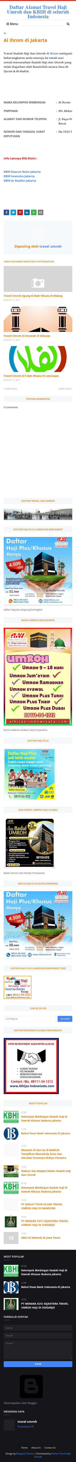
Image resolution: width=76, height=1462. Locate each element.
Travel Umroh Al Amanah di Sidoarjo (27, 336)
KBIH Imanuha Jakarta (19, 176)
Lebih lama (65, 388)
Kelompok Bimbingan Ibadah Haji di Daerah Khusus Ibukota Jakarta (44, 1118)
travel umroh (50, 246)
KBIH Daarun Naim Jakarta (22, 171)
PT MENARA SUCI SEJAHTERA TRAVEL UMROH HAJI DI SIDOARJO (44, 1223)
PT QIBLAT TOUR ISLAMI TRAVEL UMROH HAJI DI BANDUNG (42, 1206)
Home (24, 1447)
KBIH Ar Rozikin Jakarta (20, 180)
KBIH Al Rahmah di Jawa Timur (40, 1237)
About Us (36, 1447)
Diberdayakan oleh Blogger (20, 1403)
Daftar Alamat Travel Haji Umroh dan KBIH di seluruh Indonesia (38, 11)
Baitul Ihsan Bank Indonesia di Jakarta (45, 1133)
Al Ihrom (52, 53)
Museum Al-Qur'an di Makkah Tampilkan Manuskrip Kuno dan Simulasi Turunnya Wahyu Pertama (43, 1154)
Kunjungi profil (26, 1426)
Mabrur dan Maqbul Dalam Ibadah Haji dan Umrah (46, 1173)
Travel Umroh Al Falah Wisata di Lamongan (31, 376)
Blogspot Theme (25, 1453)
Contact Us (50, 1447)
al (5, 33)
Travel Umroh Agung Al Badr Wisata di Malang (33, 295)
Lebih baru (11, 388)
